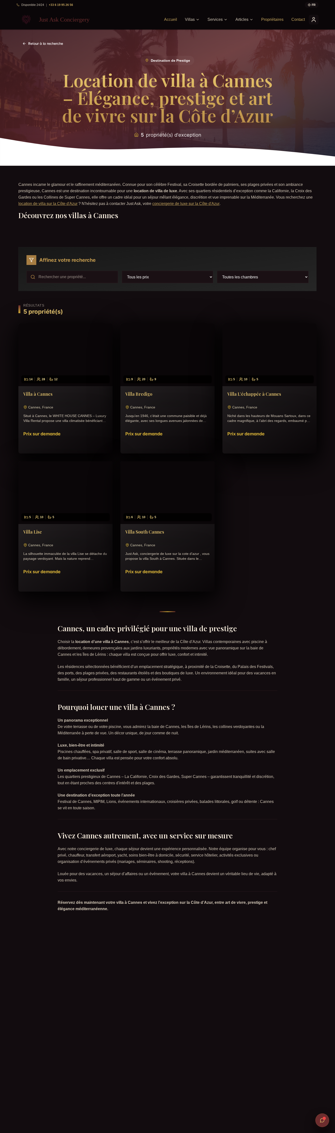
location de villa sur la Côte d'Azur (47, 204)
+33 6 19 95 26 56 (61, 5)
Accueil (170, 19)
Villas (190, 19)
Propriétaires (272, 19)
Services (215, 19)
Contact (298, 19)
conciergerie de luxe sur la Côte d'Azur (185, 204)
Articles (241, 19)
